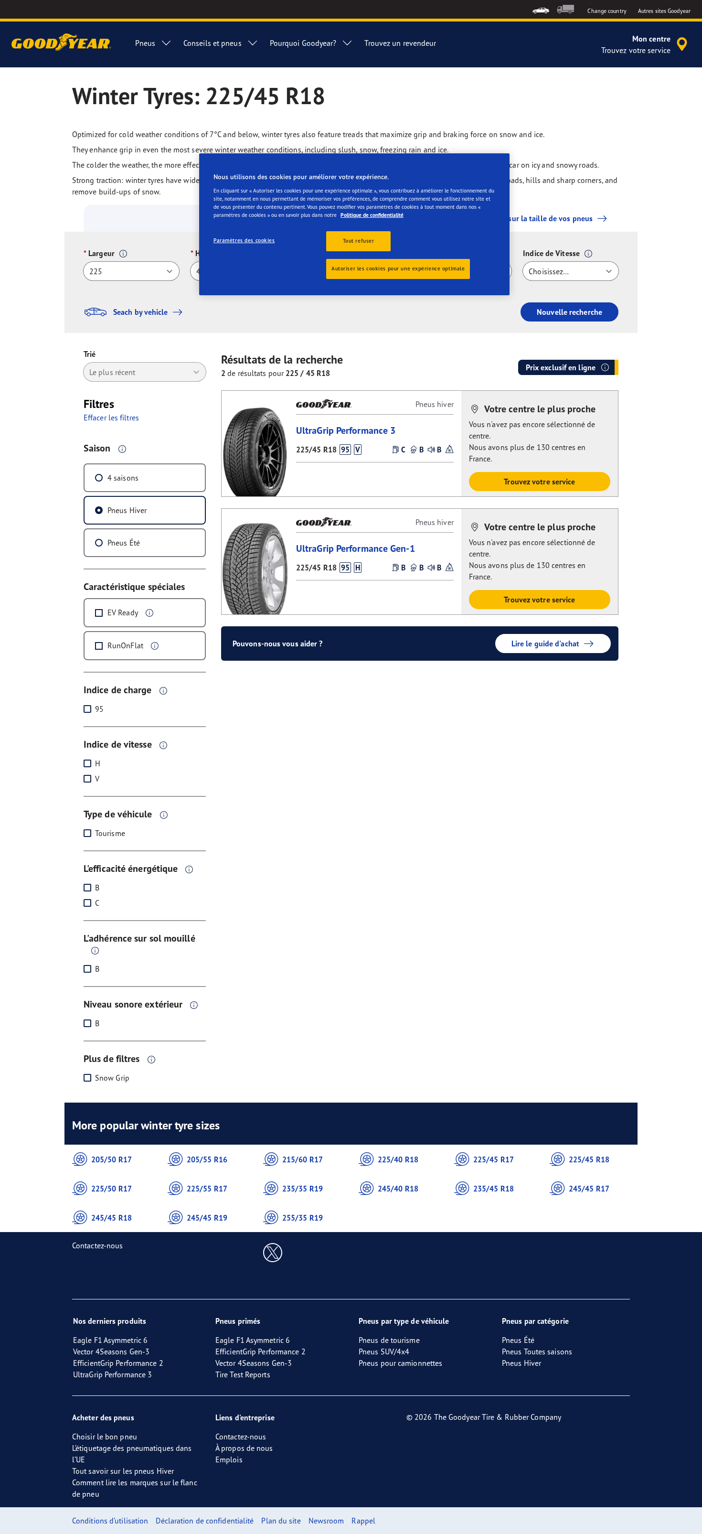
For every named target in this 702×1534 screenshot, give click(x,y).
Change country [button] (606, 10)
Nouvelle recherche (569, 312)
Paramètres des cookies (244, 240)
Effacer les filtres (111, 417)
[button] (123, 253)
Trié (90, 354)
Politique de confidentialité (372, 215)
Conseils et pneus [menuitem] (212, 43)
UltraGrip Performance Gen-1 (355, 548)
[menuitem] (540, 9)
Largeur (101, 253)
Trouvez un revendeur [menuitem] (400, 43)
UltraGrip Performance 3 (345, 430)
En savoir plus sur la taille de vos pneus (526, 218)
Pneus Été (123, 542)
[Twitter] (273, 1252)
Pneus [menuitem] (145, 43)
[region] (354, 224)
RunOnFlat (125, 645)
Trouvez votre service (539, 481)
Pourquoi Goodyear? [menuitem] (303, 43)
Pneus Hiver (127, 510)
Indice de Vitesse (551, 253)
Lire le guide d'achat (545, 643)
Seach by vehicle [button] (140, 312)
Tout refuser (358, 240)
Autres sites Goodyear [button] (664, 10)
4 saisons (122, 478)
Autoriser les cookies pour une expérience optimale (398, 268)
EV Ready (122, 612)
